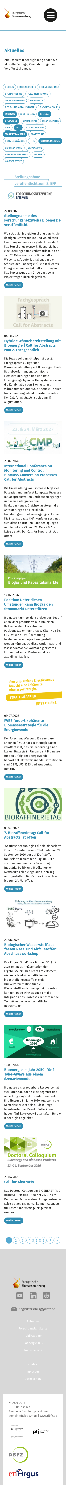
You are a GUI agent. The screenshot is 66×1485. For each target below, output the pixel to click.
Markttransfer (15, 134)
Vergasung (35, 147)
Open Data (36, 100)
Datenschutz (33, 1379)
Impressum (33, 1371)
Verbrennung (13, 147)
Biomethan (30, 120)
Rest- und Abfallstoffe (19, 107)
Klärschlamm (35, 127)
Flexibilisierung (38, 93)
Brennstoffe (50, 120)
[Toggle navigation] (50, 15)
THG (32, 140)
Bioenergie (26, 87)
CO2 (18, 127)
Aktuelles (33, 1321)
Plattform (37, 134)
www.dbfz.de (48, 1416)
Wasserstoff (13, 161)
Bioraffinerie (13, 93)
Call (7, 127)
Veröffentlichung (16, 154)
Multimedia (27, 114)
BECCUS (9, 87)
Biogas (44, 114)
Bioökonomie (49, 107)
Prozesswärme (15, 140)
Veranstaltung (50, 140)
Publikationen (33, 1336)
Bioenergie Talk (49, 87)
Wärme (38, 154)
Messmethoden (15, 100)
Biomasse (11, 120)
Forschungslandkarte (33, 1328)
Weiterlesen (13, 285)
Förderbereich (33, 1350)
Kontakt (33, 1364)
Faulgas (10, 114)
